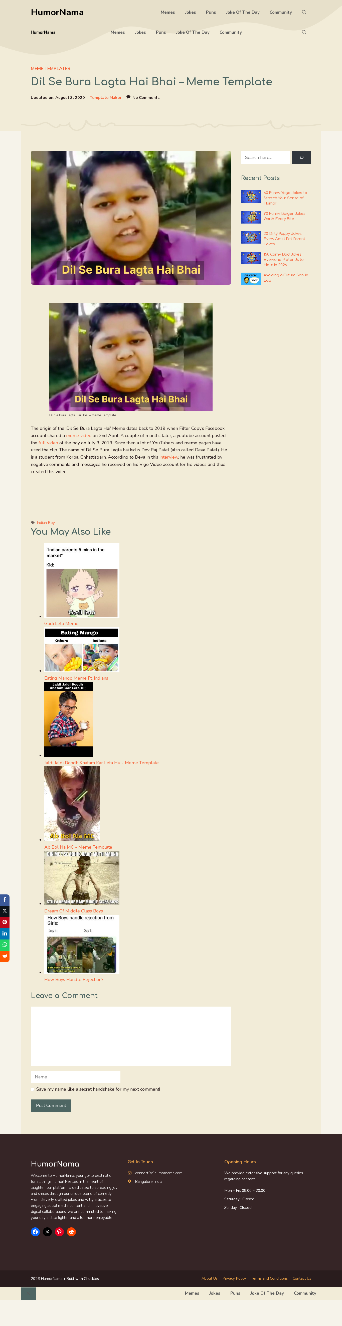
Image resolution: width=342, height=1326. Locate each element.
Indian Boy (46, 522)
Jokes (190, 12)
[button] (304, 12)
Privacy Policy (234, 1278)
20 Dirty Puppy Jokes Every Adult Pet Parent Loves (284, 239)
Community (281, 12)
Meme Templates (50, 69)
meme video (78, 436)
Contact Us (302, 1278)
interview (168, 457)
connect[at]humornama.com (159, 1173)
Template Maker (105, 97)
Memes (168, 12)
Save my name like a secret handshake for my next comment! (98, 1089)
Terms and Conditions (269, 1278)
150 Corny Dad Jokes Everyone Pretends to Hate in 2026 (284, 259)
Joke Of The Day (243, 12)
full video (48, 443)
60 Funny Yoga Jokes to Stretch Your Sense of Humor (285, 198)
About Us (210, 1278)
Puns (211, 12)
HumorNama (57, 12)
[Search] (301, 157)
